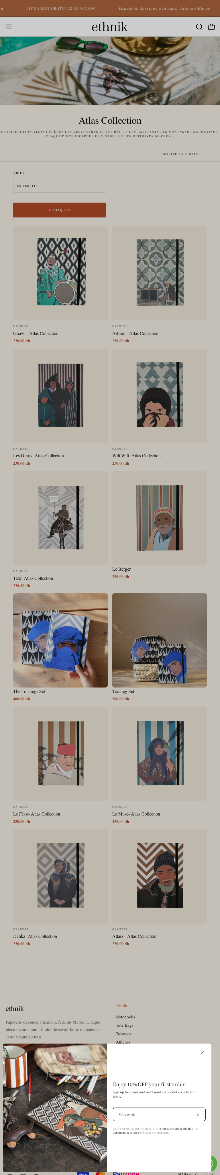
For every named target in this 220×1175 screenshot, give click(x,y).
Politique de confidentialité (175, 1128)
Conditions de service (126, 1132)
